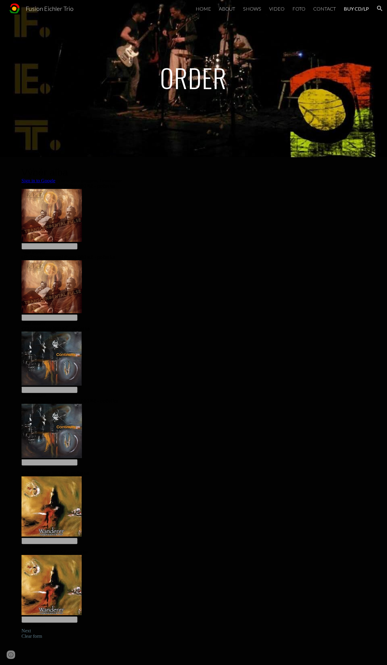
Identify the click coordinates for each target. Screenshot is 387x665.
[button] (379, 8)
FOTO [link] (298, 8)
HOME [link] (203, 8)
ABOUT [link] (227, 8)
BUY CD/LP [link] (356, 8)
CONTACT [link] (324, 8)
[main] (193, 78)
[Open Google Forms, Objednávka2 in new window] (356, 172)
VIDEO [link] (277, 8)
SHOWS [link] (252, 8)
